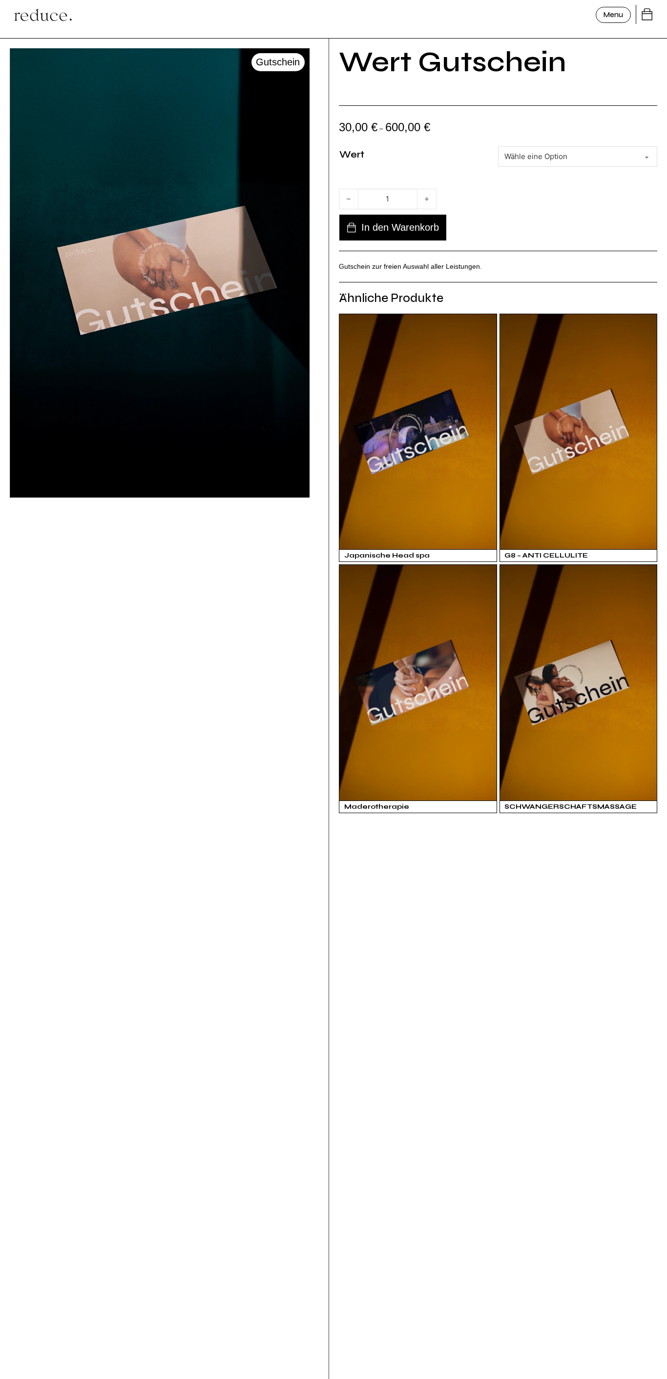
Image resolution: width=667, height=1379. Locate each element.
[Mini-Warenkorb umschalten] (647, 14)
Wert (351, 154)
